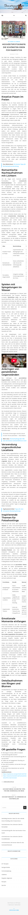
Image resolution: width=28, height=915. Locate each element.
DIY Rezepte (5, 864)
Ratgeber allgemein (14, 41)
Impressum (11, 904)
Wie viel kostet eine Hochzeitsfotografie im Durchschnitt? (14, 757)
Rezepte (4, 881)
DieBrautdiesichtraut (9, 782)
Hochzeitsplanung (6, 871)
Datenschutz (17, 904)
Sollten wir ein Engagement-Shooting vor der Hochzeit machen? (13, 761)
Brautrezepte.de (14, 5)
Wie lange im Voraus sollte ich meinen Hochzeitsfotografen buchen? (12, 753)
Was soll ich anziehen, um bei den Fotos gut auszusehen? (14, 765)
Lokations (4, 874)
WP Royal (18, 903)
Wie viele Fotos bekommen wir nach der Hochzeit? (13, 769)
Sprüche (4, 885)
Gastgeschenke (6, 867)
